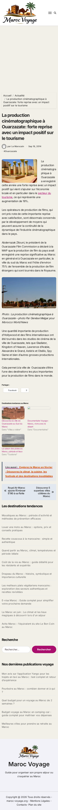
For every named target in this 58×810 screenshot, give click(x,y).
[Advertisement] (29, 56)
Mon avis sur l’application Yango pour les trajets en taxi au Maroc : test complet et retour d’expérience (29, 677)
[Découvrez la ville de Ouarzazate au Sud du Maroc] (13, 412)
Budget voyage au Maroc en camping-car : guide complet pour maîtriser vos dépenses (27, 714)
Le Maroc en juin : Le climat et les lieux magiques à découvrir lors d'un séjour (24, 614)
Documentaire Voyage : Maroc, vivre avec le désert (38, 423)
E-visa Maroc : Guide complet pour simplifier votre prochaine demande (28, 602)
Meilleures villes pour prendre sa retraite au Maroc (27, 725)
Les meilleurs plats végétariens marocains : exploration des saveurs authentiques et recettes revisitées (26, 588)
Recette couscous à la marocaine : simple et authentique (27, 540)
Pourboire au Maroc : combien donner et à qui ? (28, 690)
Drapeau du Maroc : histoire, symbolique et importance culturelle (27, 575)
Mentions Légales (40, 800)
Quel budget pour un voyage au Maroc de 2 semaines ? (27, 702)
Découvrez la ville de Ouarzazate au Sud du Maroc (12, 423)
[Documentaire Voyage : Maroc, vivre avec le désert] (39, 412)
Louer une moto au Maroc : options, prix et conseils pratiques (26, 529)
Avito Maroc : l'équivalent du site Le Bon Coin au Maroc (28, 625)
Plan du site (34, 804)
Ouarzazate (11, 151)
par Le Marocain (15, 146)
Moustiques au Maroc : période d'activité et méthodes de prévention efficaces (27, 517)
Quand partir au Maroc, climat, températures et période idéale (29, 552)
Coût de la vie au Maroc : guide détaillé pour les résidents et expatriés (27, 564)
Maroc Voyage (29, 764)
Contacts (22, 804)
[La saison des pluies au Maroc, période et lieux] (13, 440)
